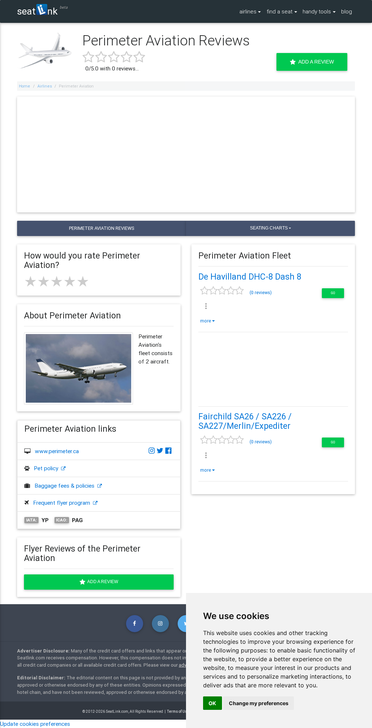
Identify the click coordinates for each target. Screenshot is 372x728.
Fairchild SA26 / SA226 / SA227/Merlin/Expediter (245, 421)
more (206, 321)
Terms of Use (178, 711)
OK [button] (212, 703)
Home (24, 86)
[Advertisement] (186, 154)
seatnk (37, 11)
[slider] (56, 281)
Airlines (44, 86)
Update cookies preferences (35, 723)
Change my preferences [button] (258, 703)
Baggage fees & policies (66, 485)
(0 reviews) (261, 292)
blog (346, 11)
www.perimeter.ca (57, 451)
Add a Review (315, 62)
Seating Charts (269, 228)
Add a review (101, 581)
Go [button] (333, 293)
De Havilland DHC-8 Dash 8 (249, 277)
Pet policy (47, 468)
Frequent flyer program (63, 502)
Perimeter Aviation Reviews (101, 228)
